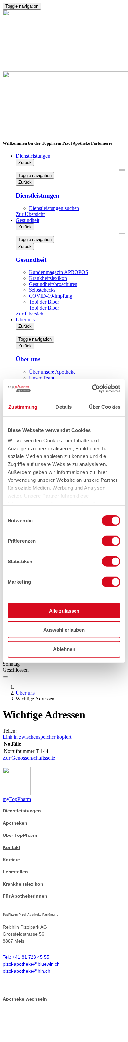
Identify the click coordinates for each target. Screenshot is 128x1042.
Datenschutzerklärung (28, 1015)
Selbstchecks (42, 290)
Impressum (15, 1026)
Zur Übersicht (30, 214)
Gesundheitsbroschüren (53, 284)
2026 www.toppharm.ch (32, 1005)
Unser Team (41, 378)
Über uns (25, 319)
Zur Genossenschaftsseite (29, 758)
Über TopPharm (20, 835)
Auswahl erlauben (64, 630)
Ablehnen (64, 649)
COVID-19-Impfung (50, 296)
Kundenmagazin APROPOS (58, 272)
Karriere (11, 859)
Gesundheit (27, 220)
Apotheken (15, 823)
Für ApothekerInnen (25, 896)
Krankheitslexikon (48, 278)
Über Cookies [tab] (104, 406)
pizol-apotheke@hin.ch (26, 970)
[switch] (111, 540)
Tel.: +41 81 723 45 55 (26, 957)
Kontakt (11, 847)
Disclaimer (15, 1036)
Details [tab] (63, 406)
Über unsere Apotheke (52, 372)
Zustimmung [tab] (22, 406)
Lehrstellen (15, 871)
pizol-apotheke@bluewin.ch (31, 964)
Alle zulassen (64, 610)
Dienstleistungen (33, 156)
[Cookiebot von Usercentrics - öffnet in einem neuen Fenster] (92, 388)
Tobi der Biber (44, 302)
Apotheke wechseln (25, 998)
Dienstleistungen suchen (54, 208)
